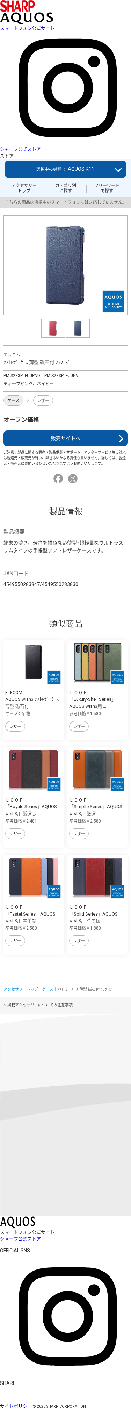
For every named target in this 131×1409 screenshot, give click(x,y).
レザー (43, 400)
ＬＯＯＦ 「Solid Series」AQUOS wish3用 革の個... (93, 913)
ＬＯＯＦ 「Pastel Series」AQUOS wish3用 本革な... (30, 913)
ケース (13, 400)
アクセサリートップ (24, 188)
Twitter (74, 479)
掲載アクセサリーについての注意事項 (40, 1005)
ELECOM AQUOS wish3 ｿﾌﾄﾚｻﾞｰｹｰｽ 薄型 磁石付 (32, 699)
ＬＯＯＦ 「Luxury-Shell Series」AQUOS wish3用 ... (92, 699)
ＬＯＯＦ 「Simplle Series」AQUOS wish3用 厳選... (95, 806)
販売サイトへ (65, 438)
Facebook (59, 479)
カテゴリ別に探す (65, 188)
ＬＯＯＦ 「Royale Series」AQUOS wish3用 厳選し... (31, 806)
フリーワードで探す (106, 188)
